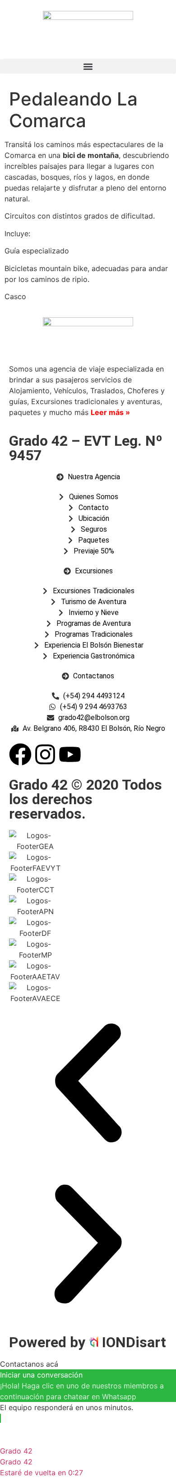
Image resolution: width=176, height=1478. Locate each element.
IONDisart (134, 1342)
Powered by (49, 1342)
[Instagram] (45, 754)
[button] (88, 66)
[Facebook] (20, 754)
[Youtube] (70, 754)
